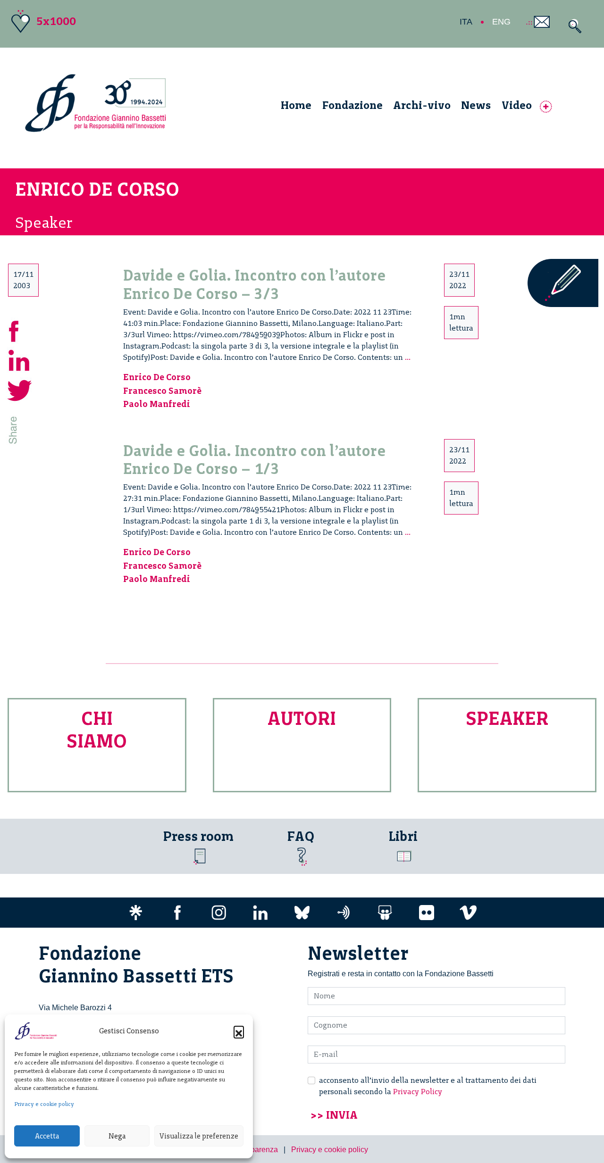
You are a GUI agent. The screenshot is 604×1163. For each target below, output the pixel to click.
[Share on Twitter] (20, 389)
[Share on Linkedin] (20, 359)
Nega (117, 1136)
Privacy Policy (417, 1091)
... (408, 357)
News (476, 105)
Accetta (47, 1136)
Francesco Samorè (162, 390)
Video (517, 105)
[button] (238, 1031)
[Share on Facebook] (20, 329)
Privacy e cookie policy (44, 1104)
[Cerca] (573, 26)
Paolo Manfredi (156, 404)
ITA (466, 21)
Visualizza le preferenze (198, 1136)
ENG (501, 21)
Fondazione (352, 105)
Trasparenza (257, 1150)
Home (296, 105)
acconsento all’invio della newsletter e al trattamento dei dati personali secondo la (428, 1086)
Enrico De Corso (157, 377)
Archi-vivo (422, 105)
